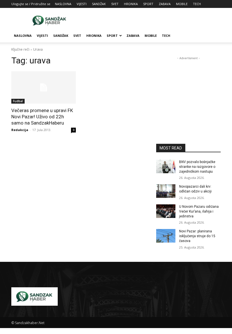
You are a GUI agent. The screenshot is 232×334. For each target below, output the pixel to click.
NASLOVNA (63, 4)
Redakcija (19, 130)
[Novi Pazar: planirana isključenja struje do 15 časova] (165, 236)
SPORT (148, 4)
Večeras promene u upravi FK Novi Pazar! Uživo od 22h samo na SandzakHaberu (42, 117)
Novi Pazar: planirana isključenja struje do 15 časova (197, 236)
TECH (197, 4)
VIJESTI (82, 4)
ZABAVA (165, 4)
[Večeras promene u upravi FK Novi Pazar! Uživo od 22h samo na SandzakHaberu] (43, 87)
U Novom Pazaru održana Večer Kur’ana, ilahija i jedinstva (199, 211)
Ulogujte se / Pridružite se (30, 4)
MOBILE (182, 4)
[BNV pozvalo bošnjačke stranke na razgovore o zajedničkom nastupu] (165, 166)
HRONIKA (131, 4)
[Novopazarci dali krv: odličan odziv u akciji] (165, 191)
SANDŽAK (99, 4)
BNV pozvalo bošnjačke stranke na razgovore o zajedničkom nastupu (197, 167)
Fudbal (18, 101)
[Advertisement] (154, 20)
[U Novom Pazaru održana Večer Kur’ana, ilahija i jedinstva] (165, 211)
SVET (115, 4)
